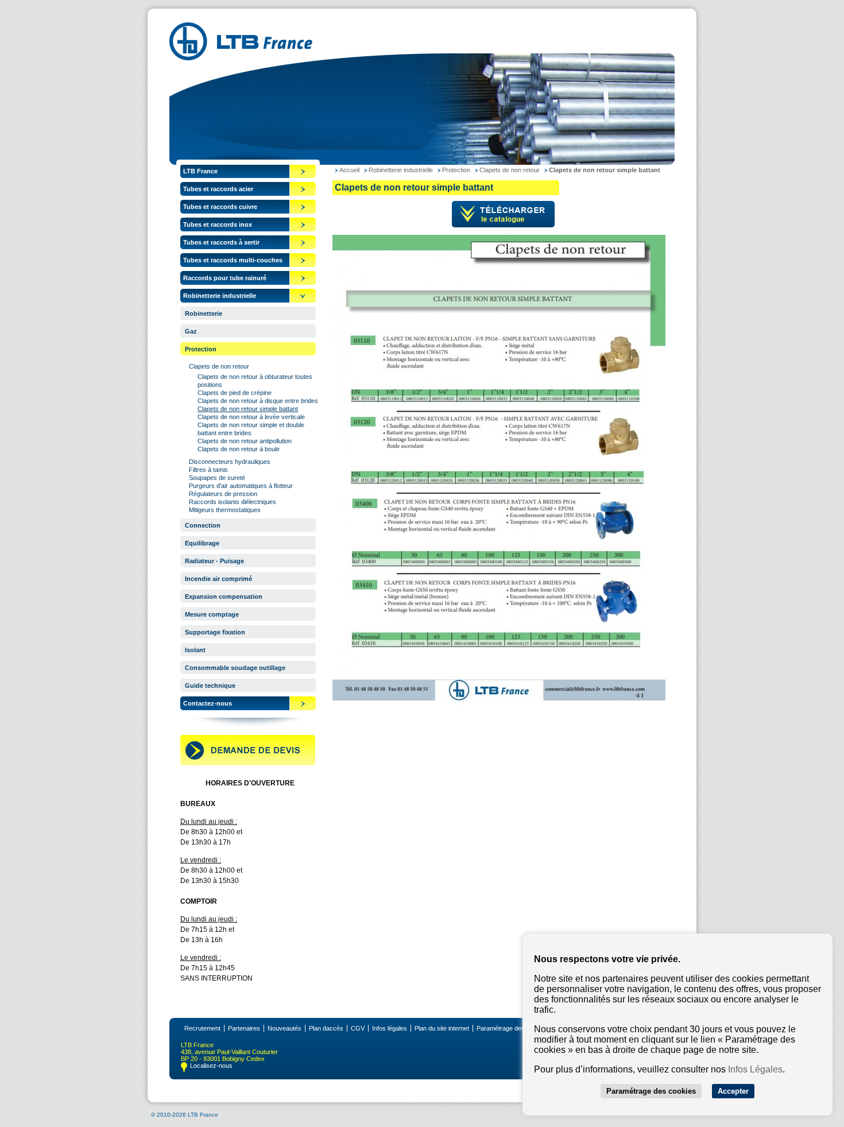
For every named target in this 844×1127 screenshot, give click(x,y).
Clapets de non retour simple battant (248, 408)
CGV (358, 1028)
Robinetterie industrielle (219, 295)
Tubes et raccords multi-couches (232, 260)
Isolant (195, 649)
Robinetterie (203, 313)
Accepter (733, 1091)
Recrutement (202, 1028)
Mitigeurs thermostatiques (225, 509)
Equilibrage (202, 543)
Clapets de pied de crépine (235, 392)
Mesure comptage (212, 614)
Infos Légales (755, 1069)
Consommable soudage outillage (235, 667)
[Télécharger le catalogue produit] (503, 225)
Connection (202, 525)
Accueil (349, 169)
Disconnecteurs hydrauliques (229, 461)
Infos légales (389, 1028)
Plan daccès (326, 1028)
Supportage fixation (215, 632)
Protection (200, 349)
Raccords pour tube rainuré (224, 277)
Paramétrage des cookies (512, 1028)
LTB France (200, 171)
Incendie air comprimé (218, 578)
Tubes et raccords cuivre (220, 206)
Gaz (191, 331)
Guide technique (210, 685)
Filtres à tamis (208, 469)
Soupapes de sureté (217, 477)
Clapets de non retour (219, 366)
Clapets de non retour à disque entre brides (258, 400)
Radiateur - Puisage (214, 560)
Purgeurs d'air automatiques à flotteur (241, 485)
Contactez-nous (207, 703)
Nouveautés (284, 1028)
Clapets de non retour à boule (239, 449)
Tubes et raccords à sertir (221, 242)
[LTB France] (240, 57)
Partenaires (244, 1028)
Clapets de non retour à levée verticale (251, 416)
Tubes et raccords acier (218, 188)
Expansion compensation (223, 596)
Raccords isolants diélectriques (232, 501)
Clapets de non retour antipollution (245, 440)
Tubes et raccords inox (217, 224)
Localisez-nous (211, 1065)
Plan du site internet (442, 1028)
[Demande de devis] (247, 763)
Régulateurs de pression (223, 493)
